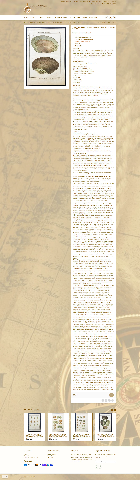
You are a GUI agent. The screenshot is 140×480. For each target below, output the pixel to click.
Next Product (111, 22)
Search (25, 454)
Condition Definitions (96, 1)
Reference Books (75, 17)
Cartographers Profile (89, 17)
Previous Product (101, 22)
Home (25, 22)
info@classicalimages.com (110, 3)
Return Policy (51, 457)
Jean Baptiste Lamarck (34, 22)
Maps (25, 17)
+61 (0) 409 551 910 (94, 3)
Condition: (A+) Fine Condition (82, 41)
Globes (41, 17)
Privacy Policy (51, 456)
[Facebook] (100, 467)
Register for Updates (66, 1)
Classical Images (32, 476)
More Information (78, 461)
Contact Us (106, 1)
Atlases (33, 17)
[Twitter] (96, 467)
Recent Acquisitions (61, 17)
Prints (49, 17)
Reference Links (51, 454)
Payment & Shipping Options (81, 1)
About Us (114, 1)
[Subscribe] (114, 462)
